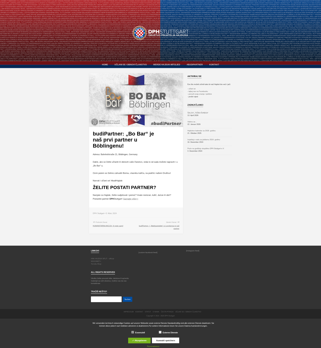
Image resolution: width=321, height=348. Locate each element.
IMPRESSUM (129, 312)
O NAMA (156, 312)
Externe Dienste (170, 333)
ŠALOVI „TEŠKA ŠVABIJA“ (197, 113)
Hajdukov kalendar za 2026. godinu (201, 131)
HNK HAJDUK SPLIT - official (102, 259)
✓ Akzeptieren (139, 340)
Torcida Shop (96, 264)
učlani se (192, 89)
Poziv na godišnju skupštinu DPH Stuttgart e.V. (205, 148)
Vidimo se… (192, 122)
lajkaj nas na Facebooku (198, 91)
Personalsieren (153, 346)
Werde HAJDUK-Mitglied (166, 65)
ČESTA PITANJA (167, 312)
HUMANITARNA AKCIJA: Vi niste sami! (108, 226)
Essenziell (140, 333)
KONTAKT (214, 65)
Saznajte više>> (130, 199)
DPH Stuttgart (170, 316)
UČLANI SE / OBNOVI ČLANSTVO (130, 65)
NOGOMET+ (96, 261)
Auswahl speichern (165, 340)
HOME (105, 65)
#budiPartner (195, 65)
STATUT (148, 312)
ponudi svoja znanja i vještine (200, 94)
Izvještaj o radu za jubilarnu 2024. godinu (203, 140)
